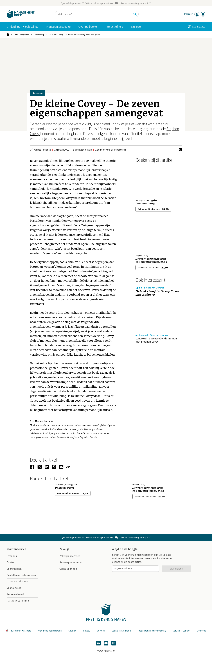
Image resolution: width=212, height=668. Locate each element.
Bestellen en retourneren (21, 575)
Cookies (101, 630)
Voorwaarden (14, 568)
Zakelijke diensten (69, 556)
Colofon (72, 630)
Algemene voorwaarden (50, 630)
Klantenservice (16, 549)
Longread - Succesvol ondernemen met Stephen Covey (156, 340)
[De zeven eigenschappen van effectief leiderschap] (146, 235)
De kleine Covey (82, 396)
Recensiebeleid (15, 594)
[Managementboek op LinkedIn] (98, 643)
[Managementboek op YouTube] (106, 643)
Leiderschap (39, 35)
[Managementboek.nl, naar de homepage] (21, 17)
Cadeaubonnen (68, 568)
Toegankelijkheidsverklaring (152, 630)
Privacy (86, 630)
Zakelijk (64, 549)
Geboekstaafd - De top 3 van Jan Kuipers (157, 293)
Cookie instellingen (121, 630)
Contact (11, 562)
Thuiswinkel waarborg (20, 630)
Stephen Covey (62, 198)
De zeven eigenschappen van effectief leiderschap (151, 260)
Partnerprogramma (18, 600)
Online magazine (21, 35)
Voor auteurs (14, 587)
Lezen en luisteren (17, 581)
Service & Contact (181, 630)
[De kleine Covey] (146, 180)
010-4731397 (198, 26)
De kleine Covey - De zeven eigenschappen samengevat (74, 35)
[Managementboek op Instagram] (113, 643)
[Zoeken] (135, 14)
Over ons (12, 556)
